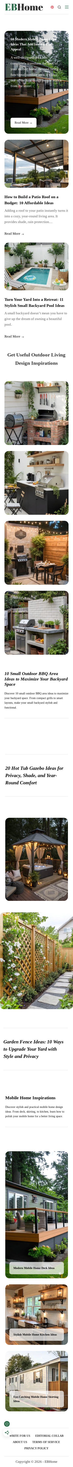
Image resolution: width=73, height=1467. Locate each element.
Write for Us (19, 1435)
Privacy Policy (36, 1448)
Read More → (23, 122)
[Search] (59, 7)
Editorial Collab (49, 1435)
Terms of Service (46, 1442)
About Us (20, 1442)
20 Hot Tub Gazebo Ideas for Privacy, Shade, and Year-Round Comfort (34, 775)
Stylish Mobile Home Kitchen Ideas (35, 1334)
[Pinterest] (52, 7)
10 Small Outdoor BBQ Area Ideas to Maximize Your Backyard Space (36, 679)
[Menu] (67, 7)
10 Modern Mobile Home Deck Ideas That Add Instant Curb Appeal (33, 44)
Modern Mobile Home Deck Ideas (34, 1268)
